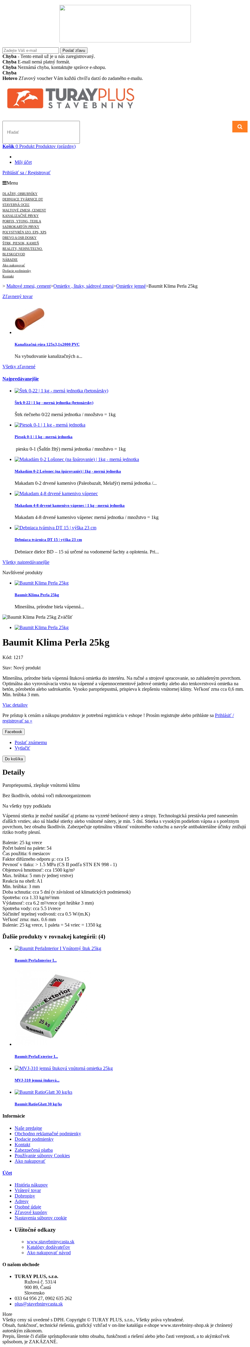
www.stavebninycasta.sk (50, 1241)
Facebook (13, 731)
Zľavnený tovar (17, 296)
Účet (7, 1173)
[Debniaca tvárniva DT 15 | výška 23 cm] (55, 527)
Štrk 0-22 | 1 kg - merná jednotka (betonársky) (54, 402)
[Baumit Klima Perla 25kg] (42, 627)
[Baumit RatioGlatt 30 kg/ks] (43, 1092)
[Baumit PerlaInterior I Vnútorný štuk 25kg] (58, 948)
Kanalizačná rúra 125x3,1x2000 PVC (47, 344)
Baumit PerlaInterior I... (36, 960)
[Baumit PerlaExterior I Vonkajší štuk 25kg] (53, 1044)
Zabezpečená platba (34, 1150)
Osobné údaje (28, 1206)
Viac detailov (15, 705)
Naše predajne (28, 1128)
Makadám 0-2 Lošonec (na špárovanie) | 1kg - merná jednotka (68, 471)
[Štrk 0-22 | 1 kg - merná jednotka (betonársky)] (61, 390)
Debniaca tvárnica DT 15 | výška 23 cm (48, 539)
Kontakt (22, 1144)
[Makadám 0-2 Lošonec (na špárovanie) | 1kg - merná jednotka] (77, 459)
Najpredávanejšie (20, 378)
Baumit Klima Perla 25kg (37, 594)
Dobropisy (25, 1195)
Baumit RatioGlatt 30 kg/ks (38, 1104)
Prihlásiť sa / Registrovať (26, 172)
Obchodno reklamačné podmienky (48, 1133)
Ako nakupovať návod (49, 1252)
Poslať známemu (31, 742)
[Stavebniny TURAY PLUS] (81, 109)
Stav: (7, 667)
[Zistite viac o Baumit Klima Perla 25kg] (42, 582)
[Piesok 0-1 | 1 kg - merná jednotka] (50, 424)
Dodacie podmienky (34, 1139)
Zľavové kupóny (31, 1212)
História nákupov (31, 1184)
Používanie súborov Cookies (42, 1155)
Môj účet (23, 162)
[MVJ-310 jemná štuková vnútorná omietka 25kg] (64, 1068)
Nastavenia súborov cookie (41, 1217)
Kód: (7, 657)
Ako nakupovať (30, 1161)
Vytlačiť (22, 748)
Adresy (22, 1201)
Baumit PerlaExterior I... (36, 1056)
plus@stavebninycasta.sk (39, 1303)
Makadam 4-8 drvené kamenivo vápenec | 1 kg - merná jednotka (70, 505)
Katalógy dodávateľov (48, 1247)
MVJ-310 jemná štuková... (37, 1080)
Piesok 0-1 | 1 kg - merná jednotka (44, 436)
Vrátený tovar (28, 1190)
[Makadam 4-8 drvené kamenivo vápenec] (56, 493)
